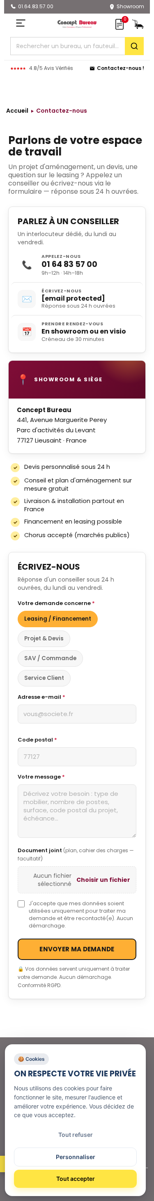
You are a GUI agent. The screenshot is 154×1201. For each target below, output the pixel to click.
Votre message (41, 777)
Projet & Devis (44, 638)
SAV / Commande (50, 658)
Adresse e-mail (41, 697)
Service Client (44, 678)
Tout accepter (75, 1178)
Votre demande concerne (56, 603)
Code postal (37, 740)
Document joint (76, 854)
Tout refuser (75, 1134)
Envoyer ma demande (76, 949)
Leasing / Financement (57, 619)
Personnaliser (75, 1156)
